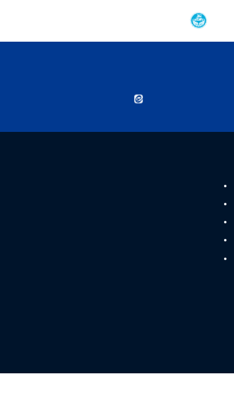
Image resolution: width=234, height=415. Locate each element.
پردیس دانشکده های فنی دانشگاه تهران (149, 240)
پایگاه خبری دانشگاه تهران (172, 203)
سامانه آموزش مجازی (179, 222)
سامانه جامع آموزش (182, 258)
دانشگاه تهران (192, 185)
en (32, 20)
